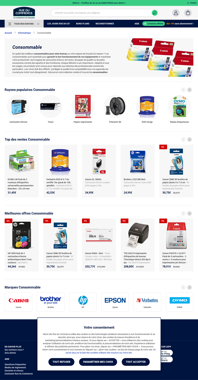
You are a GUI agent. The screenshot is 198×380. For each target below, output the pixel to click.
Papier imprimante (83, 122)
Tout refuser (61, 361)
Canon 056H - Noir (94, 253)
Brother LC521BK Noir (134, 179)
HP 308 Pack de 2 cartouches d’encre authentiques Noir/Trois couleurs (20, 258)
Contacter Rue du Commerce (19, 373)
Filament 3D (115, 122)
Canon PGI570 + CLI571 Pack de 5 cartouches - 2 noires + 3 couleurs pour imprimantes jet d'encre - (174, 258)
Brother (51, 307)
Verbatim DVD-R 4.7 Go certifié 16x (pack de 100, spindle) (58, 182)
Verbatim (147, 307)
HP (83, 307)
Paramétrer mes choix (98, 361)
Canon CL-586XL (93, 179)
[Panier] (188, 13)
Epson (115, 307)
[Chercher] (155, 13)
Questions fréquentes (15, 364)
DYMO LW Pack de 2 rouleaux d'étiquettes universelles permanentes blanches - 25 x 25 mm (20, 184)
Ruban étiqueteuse (179, 122)
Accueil (8, 33)
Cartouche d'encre (18, 122)
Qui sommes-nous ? (14, 350)
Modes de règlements (15, 367)
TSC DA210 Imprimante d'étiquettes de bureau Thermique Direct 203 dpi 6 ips (137, 258)
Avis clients (10, 353)
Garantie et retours (14, 370)
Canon (18, 307)
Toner (51, 122)
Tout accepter (136, 361)
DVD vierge (147, 122)
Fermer (193, 3)
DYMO (179, 307)
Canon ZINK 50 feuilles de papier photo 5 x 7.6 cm (175, 181)
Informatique (24, 33)
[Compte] (176, 13)
